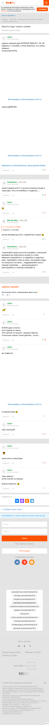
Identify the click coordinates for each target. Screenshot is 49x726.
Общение (5, 19)
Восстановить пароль (24, 544)
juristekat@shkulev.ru (27, 710)
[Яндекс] (24, 562)
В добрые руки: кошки (10, 21)
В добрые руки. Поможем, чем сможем (30, 19)
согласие (4, 11)
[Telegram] (32, 501)
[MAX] (22, 501)
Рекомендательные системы (11, 714)
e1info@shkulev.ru (14, 710)
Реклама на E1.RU (33, 652)
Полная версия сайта (11, 652)
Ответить (6, 170)
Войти (24, 538)
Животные (13, 19)
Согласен (42, 9)
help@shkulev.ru (17, 712)
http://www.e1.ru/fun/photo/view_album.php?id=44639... (24, 166)
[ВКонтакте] (17, 501)
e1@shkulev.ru (27, 706)
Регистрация (24, 551)
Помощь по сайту (9, 655)
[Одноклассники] (27, 501)
